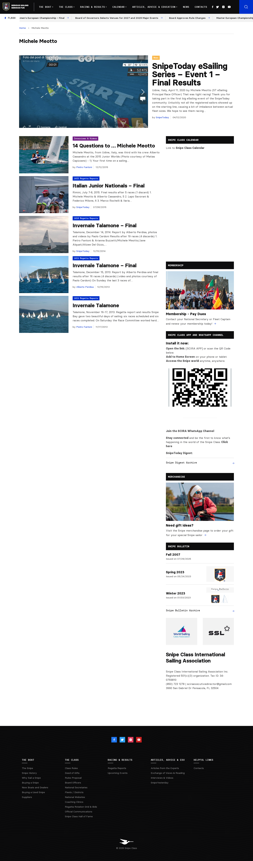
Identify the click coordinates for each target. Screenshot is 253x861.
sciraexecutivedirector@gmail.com (209, 684)
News (186, 6)
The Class (66, 6)
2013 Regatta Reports (86, 258)
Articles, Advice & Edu (168, 759)
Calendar (118, 6)
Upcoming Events (118, 773)
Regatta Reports (117, 768)
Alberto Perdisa (85, 286)
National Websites (75, 797)
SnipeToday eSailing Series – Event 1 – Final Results (189, 74)
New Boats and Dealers (35, 787)
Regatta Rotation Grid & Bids (81, 806)
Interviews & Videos (85, 138)
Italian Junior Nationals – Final (109, 185)
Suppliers (27, 797)
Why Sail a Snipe (31, 777)
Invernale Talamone (96, 305)
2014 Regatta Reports (86, 218)
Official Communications (78, 811)
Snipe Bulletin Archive (183, 610)
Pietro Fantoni (84, 167)
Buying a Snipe (30, 782)
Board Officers (73, 782)
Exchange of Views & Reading (168, 773)
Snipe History (29, 773)
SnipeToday (162, 117)
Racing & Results (92, 6)
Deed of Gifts (72, 773)
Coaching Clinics (74, 801)
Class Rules (71, 768)
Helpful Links (203, 759)
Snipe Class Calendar (190, 148)
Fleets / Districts (74, 792)
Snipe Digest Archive (181, 462)
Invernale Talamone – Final (104, 225)
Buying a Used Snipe (33, 792)
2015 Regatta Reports (86, 178)
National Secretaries (76, 787)
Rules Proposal (73, 777)
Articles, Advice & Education (153, 6)
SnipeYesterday (159, 782)
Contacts (201, 6)
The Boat (45, 6)
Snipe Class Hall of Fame (79, 816)
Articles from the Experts (165, 768)
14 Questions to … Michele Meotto (114, 145)
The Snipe (27, 768)
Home (22, 27)
